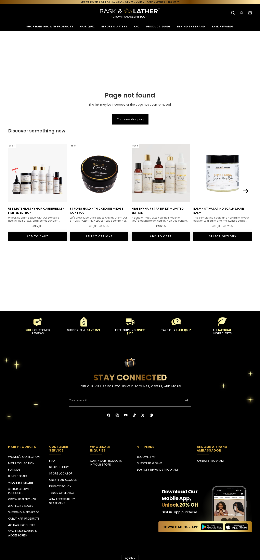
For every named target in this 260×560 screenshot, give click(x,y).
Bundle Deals (17, 476)
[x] (143, 415)
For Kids (14, 470)
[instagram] (117, 415)
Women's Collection (24, 457)
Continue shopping (130, 119)
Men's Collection (21, 463)
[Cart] (250, 12)
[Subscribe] (187, 400)
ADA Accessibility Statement (62, 501)
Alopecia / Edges (20, 506)
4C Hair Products (21, 525)
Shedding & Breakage (23, 512)
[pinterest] (151, 415)
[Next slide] (246, 191)
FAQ (52, 461)
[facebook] (109, 415)
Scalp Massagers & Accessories (22, 533)
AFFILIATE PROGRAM (210, 461)
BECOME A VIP (146, 457)
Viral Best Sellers (21, 483)
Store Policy (59, 467)
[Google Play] (212, 526)
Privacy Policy (60, 486)
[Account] (241, 12)
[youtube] (126, 415)
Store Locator (61, 473)
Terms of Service (61, 493)
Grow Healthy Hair (22, 499)
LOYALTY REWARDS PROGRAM (157, 470)
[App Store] (236, 526)
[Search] (233, 12)
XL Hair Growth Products (19, 491)
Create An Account (64, 480)
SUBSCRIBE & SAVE (149, 463)
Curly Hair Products (24, 519)
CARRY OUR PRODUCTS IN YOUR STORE (106, 463)
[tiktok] (134, 415)
